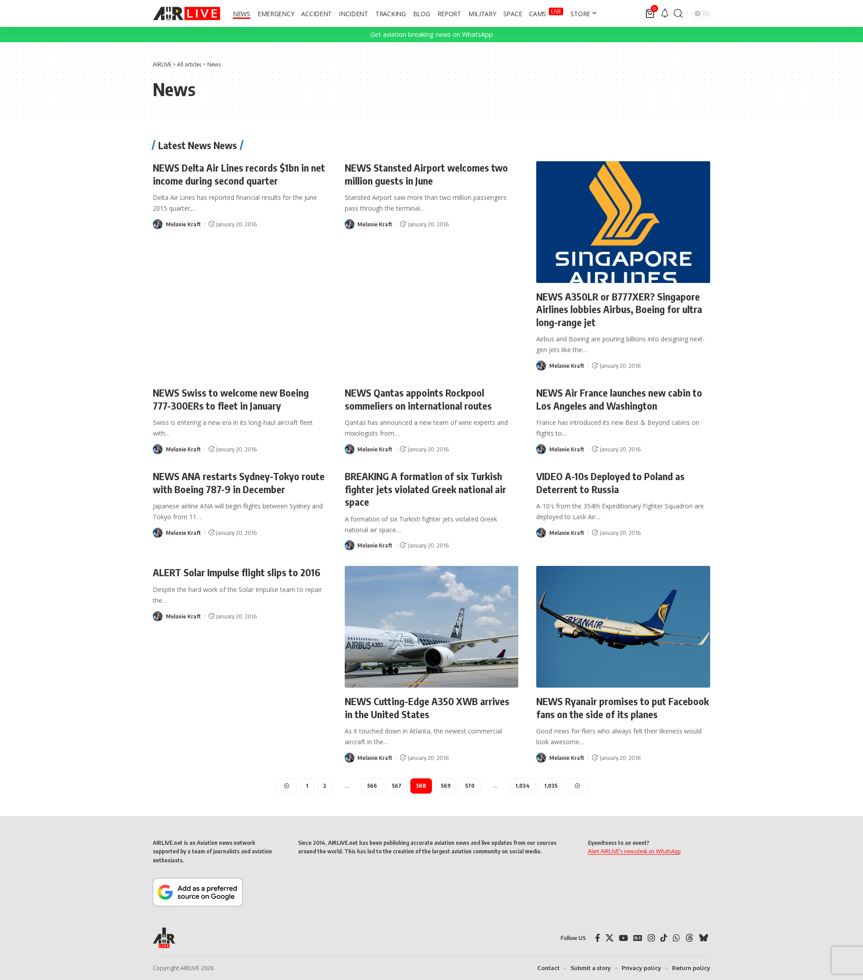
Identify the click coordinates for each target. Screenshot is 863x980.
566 (372, 785)
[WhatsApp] (676, 938)
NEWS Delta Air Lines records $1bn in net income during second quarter (239, 174)
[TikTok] (664, 938)
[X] (609, 938)
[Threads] (689, 938)
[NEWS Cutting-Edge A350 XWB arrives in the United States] (432, 627)
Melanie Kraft (183, 224)
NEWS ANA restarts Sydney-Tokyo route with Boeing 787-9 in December (239, 482)
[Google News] (638, 938)
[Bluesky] (703, 938)
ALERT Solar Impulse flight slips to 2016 (236, 572)
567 (396, 785)
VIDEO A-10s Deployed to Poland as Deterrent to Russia (610, 482)
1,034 (522, 785)
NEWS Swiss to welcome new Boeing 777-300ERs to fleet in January (231, 399)
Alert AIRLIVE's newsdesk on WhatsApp (634, 851)
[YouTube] (623, 938)
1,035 (550, 785)
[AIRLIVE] (186, 13)
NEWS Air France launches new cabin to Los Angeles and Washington (619, 399)
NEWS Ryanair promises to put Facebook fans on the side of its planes (622, 707)
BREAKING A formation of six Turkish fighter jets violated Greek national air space (425, 489)
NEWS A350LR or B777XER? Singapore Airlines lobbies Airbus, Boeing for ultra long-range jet (619, 309)
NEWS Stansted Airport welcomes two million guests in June (426, 174)
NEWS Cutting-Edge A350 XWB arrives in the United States (427, 707)
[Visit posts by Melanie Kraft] (158, 224)
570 (470, 785)
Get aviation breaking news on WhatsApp (431, 34)
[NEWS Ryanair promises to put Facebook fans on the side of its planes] (623, 627)
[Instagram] (651, 938)
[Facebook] (597, 938)
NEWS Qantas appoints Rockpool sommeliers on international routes (418, 399)
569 (445, 785)
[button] (678, 13)
